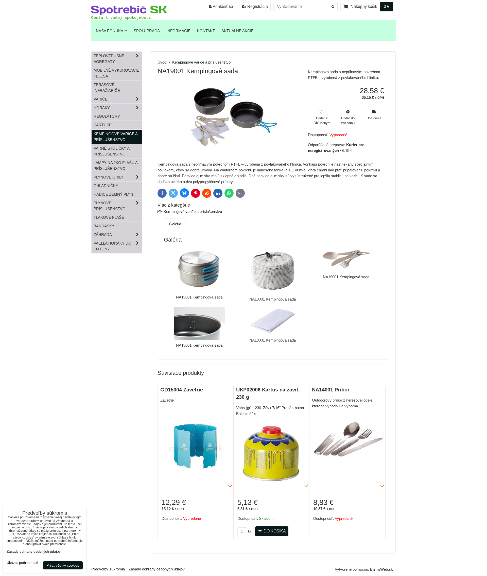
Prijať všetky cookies (62, 565)
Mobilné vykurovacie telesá (116, 73)
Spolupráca (147, 31)
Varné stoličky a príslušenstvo (112, 151)
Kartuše (103, 125)
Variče (101, 99)
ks (249, 531)
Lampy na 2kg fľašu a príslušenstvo (116, 166)
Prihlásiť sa (222, 6)
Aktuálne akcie (237, 31)
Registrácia (257, 6)
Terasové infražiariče (107, 88)
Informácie (178, 31)
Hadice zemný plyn (113, 194)
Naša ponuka (109, 31)
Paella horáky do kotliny (112, 246)
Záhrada (103, 234)
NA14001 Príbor (331, 389)
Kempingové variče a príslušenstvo (193, 211)
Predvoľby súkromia (108, 569)
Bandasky (104, 226)
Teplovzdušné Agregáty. (109, 59)
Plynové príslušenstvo (110, 206)
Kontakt (206, 31)
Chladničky (106, 186)
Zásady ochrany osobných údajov (157, 569)
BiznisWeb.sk (381, 569)
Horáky (102, 108)
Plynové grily (109, 177)
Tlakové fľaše (109, 217)
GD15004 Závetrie (181, 389)
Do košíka (274, 531)
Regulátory (107, 116)
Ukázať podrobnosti (22, 563)
